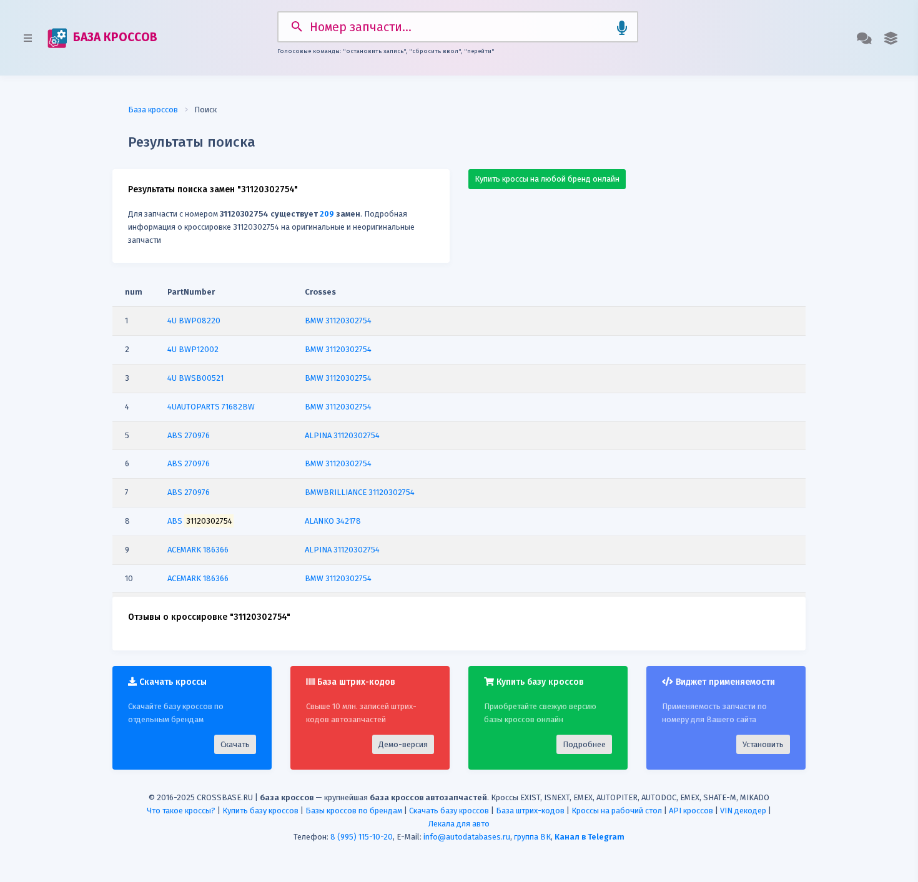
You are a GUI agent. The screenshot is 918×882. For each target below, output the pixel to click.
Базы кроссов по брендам (353, 810)
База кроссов (153, 109)
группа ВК (532, 836)
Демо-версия (403, 744)
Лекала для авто (459, 823)
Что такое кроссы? (181, 810)
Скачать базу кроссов (449, 810)
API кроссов (691, 810)
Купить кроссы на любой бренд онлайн (547, 179)
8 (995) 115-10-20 (361, 836)
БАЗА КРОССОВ (113, 37)
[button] (891, 38)
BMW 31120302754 (338, 320)
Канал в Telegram (589, 836)
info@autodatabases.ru (466, 836)
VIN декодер (743, 810)
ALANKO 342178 (333, 521)
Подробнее (584, 744)
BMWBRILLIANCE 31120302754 (360, 492)
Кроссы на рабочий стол (616, 810)
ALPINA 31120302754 (342, 435)
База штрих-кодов (530, 810)
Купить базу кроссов (260, 810)
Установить (763, 744)
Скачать (235, 744)
